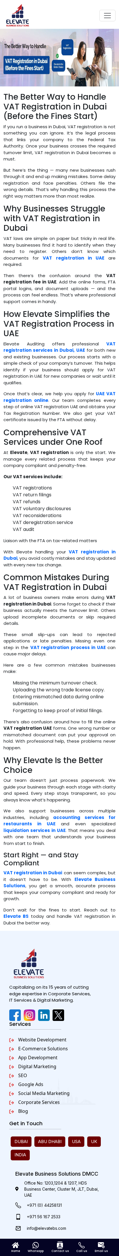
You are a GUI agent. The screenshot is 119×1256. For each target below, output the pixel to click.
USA (76, 1141)
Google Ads (30, 1084)
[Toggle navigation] (107, 15)
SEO (22, 1075)
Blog (23, 1111)
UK (94, 1141)
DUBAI (21, 1141)
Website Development (42, 1039)
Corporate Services (39, 1102)
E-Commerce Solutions (43, 1048)
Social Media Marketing (44, 1093)
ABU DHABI (50, 1141)
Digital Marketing (37, 1066)
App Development (37, 1057)
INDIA (20, 1154)
